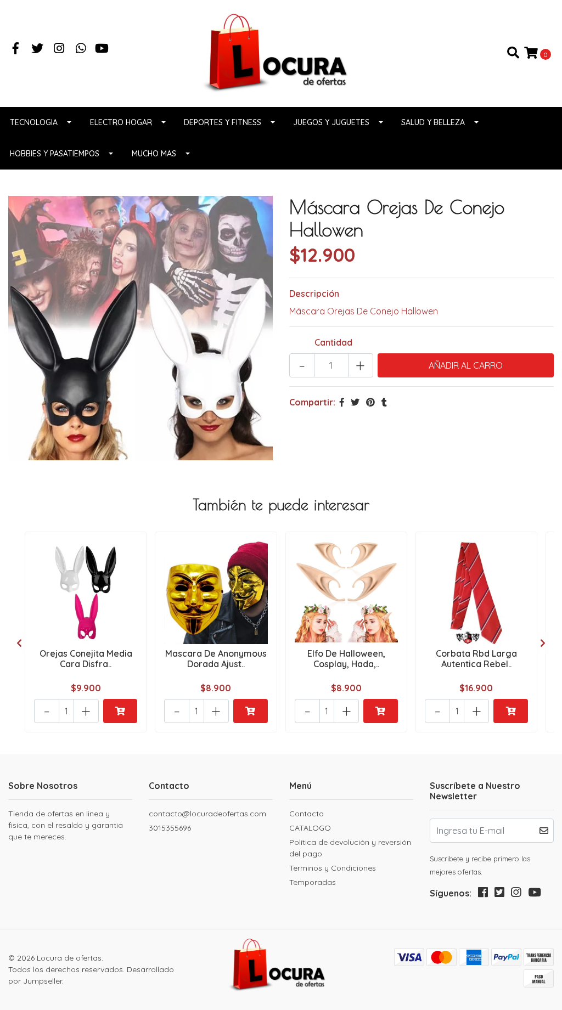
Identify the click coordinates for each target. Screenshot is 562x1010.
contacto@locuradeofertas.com (207, 814)
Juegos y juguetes (331, 122)
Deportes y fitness (222, 122)
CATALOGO (310, 828)
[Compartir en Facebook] (342, 402)
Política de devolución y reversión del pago (350, 848)
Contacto (306, 814)
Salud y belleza (433, 122)
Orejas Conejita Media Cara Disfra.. (86, 658)
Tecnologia (34, 122)
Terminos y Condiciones (332, 868)
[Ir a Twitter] (38, 49)
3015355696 (170, 828)
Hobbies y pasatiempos (54, 154)
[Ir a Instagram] (59, 49)
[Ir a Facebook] (16, 49)
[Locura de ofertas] (281, 52)
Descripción (314, 293)
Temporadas (312, 882)
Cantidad (333, 342)
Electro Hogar (121, 122)
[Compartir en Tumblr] (384, 402)
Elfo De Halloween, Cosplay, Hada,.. (346, 658)
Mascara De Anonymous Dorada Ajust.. (216, 658)
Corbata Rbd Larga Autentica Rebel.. (476, 658)
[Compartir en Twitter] (355, 402)
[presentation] (19, 643)
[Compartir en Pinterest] (370, 402)
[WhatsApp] (81, 49)
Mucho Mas (154, 154)
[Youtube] (102, 49)
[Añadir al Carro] (120, 711)
